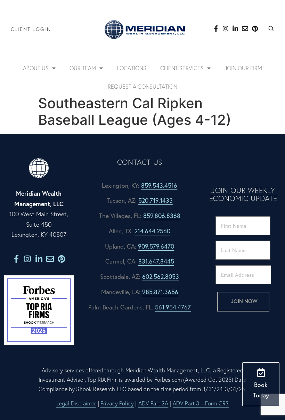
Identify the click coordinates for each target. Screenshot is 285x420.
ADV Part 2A (153, 403)
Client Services (182, 68)
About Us (36, 68)
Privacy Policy (117, 403)
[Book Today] (260, 372)
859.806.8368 (161, 216)
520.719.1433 (155, 200)
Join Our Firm (243, 68)
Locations (131, 68)
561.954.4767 (173, 307)
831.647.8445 (156, 261)
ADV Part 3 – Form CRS (201, 403)
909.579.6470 (156, 246)
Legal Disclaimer (76, 403)
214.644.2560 (152, 231)
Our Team (83, 68)
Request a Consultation (142, 86)
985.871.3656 (160, 292)
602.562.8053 (160, 277)
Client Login (31, 29)
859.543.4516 (159, 185)
